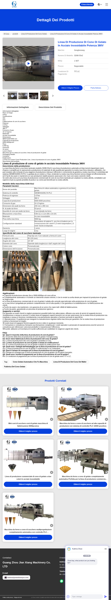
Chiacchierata (87, 4)
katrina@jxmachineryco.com (17, 577)
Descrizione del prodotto (50, 107)
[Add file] (68, 596)
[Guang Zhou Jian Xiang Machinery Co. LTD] (14, 4)
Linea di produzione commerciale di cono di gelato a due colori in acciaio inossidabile (28, 478)
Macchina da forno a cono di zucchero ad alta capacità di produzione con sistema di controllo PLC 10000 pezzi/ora (83, 424)
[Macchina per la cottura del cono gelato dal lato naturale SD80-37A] (28, 63)
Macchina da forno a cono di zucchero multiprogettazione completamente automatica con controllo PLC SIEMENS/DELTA (28, 531)
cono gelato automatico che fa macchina (30, 362)
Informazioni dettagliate (18, 107)
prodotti (15, 34)
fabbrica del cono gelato (14, 367)
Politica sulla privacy (8, 597)
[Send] (105, 596)
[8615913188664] (62, 581)
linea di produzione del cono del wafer (69, 362)
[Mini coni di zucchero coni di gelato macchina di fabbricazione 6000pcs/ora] (28, 404)
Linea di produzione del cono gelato (34, 34)
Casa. (7, 34)
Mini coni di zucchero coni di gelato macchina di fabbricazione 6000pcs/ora (28, 424)
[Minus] (105, 549)
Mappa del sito (18, 597)
